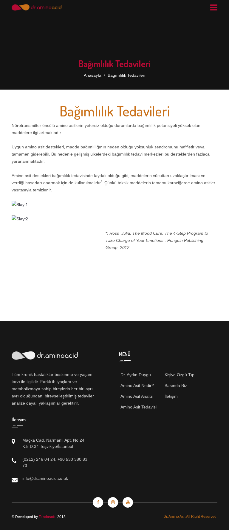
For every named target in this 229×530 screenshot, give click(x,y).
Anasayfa (92, 75)
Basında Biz (176, 385)
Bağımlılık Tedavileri (126, 75)
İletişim (171, 396)
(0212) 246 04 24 (38, 459)
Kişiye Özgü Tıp (179, 374)
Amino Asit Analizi (136, 396)
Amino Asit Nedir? (137, 385)
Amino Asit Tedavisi (138, 407)
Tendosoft (47, 517)
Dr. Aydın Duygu (135, 374)
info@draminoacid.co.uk (45, 478)
